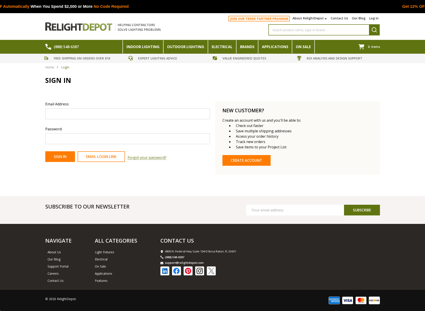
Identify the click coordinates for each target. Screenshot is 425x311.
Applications (275, 46)
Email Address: (57, 104)
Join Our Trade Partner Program (259, 18)
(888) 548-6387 (174, 257)
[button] (85, 59)
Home (49, 67)
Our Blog (358, 18)
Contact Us (339, 18)
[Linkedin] (164, 270)
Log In (374, 18)
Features (101, 280)
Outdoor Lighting (185, 46)
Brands (247, 46)
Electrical (222, 46)
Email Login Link (101, 156)
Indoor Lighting (143, 46)
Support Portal (58, 266)
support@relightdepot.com (184, 263)
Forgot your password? (147, 157)
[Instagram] (199, 270)
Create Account (246, 160)
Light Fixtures (104, 252)
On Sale (303, 46)
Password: (53, 129)
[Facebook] (176, 270)
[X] (211, 270)
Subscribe (362, 210)
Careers (53, 273)
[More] (326, 18)
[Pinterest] (188, 270)
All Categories (116, 240)
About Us (54, 252)
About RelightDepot (308, 18)
